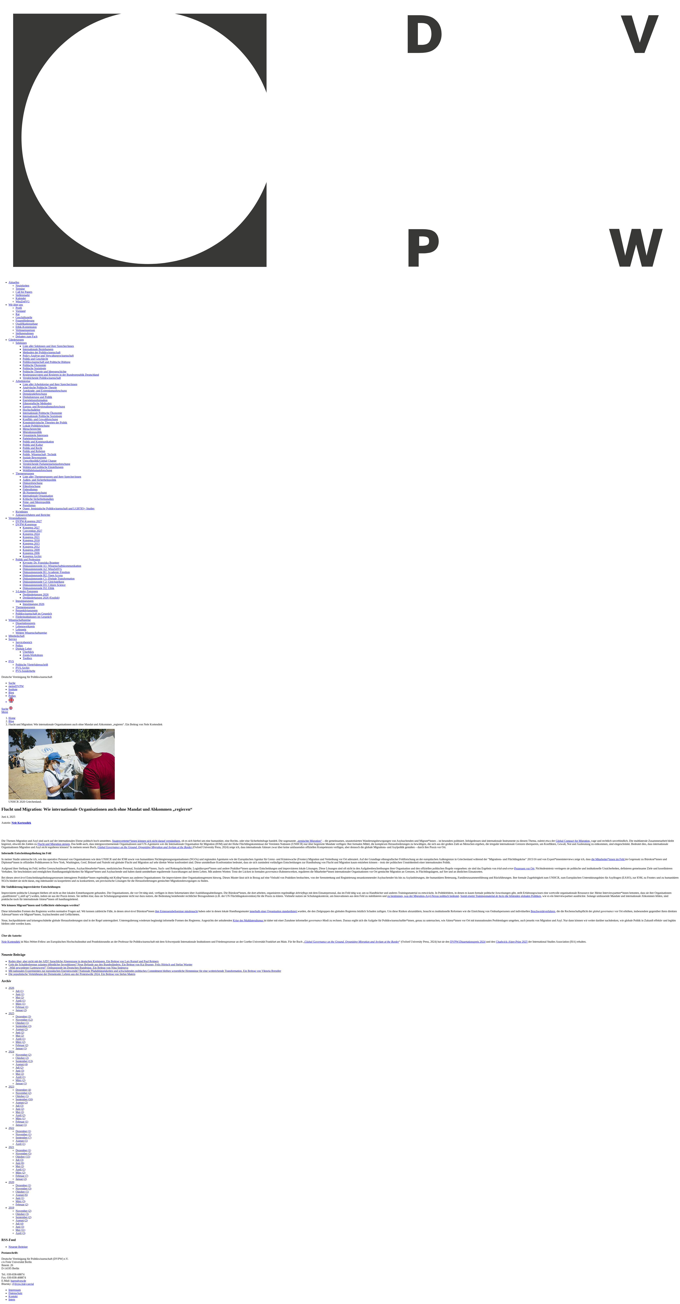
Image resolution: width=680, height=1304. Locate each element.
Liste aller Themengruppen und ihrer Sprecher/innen (52, 476)
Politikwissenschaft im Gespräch (34, 613)
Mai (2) (20, 997)
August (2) (22, 1029)
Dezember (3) (23, 1016)
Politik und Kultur (33, 444)
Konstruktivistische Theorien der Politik (45, 422)
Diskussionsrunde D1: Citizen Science (44, 584)
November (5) (23, 1153)
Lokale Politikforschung (36, 425)
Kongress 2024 (31, 533)
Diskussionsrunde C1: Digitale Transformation (49, 578)
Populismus (29, 505)
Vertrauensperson (25, 330)
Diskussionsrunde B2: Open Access (43, 575)
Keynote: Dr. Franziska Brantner (41, 562)
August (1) (22, 1140)
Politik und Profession (28, 559)
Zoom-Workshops (33, 655)
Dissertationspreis (25, 623)
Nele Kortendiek (10, 941)
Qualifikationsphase (27, 323)
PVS (11, 661)
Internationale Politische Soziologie (42, 416)
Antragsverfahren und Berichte (33, 514)
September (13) (24, 1061)
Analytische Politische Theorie (40, 387)
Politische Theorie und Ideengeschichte (44, 371)
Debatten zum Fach (26, 336)
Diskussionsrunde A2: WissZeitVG (42, 569)
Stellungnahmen (25, 333)
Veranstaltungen (17, 518)
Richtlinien (22, 511)
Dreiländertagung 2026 (36, 594)
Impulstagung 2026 (33, 604)
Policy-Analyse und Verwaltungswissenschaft (48, 355)
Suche (11, 682)
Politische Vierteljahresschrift (32, 664)
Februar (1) (22, 1006)
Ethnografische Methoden (37, 403)
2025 (11, 1013)
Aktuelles (13, 282)
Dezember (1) (23, 1131)
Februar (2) (22, 1045)
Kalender (21, 298)
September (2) (23, 1217)
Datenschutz (15, 1293)
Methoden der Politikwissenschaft (41, 352)
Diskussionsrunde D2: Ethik (38, 588)
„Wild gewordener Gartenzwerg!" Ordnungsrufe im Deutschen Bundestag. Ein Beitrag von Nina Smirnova (68, 967)
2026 (11, 987)
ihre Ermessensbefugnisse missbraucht (176, 911)
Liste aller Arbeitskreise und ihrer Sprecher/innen (50, 384)
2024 (11, 1051)
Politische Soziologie (34, 368)
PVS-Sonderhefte (25, 670)
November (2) (23, 1054)
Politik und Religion (34, 451)
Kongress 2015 (31, 543)
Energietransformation (35, 400)
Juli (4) (19, 1223)
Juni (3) (20, 1070)
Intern (11, 1299)
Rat (17, 314)
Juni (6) (20, 1163)
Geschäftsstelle (24, 317)
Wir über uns (15, 304)
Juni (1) (20, 994)
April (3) (20, 1233)
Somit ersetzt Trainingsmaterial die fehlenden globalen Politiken (500, 896)
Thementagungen (25, 607)
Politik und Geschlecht (35, 358)
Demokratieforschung (35, 393)
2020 (11, 1182)
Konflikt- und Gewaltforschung (40, 419)
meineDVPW (16, 686)
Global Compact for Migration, (573, 840)
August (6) (22, 1194)
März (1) (20, 1003)
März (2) (20, 1042)
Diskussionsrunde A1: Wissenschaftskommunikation (52, 565)
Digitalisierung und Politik (37, 397)
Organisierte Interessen (35, 435)
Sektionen (21, 342)
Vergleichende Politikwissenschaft (42, 377)
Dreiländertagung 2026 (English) (41, 597)
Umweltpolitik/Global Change (39, 460)
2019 (11, 1207)
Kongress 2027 (31, 527)
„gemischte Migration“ (309, 840)
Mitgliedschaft (16, 635)
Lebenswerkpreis (25, 626)
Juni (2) (20, 1032)
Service (12, 639)
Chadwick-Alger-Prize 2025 (512, 941)
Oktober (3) (22, 1214)
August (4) (22, 1064)
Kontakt (13, 1296)
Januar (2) (21, 1010)
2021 (11, 1147)
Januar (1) (21, 1048)
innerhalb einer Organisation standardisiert (274, 911)
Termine (20, 288)
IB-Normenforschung (35, 492)
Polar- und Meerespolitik (36, 502)
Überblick (28, 651)
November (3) (23, 1188)
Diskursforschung (32, 483)
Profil (19, 307)
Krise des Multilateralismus (248, 920)
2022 (11, 1128)
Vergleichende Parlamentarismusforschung (46, 463)
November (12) (24, 1019)
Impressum (14, 1289)
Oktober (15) (23, 1156)
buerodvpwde (18, 1280)
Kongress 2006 (31, 553)
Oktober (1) (22, 1022)
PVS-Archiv (23, 667)
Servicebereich (24, 642)
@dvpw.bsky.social (23, 1283)
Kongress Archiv (32, 556)
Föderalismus (30, 489)
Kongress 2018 (31, 540)
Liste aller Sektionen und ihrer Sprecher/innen (48, 346)
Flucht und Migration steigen (54, 844)
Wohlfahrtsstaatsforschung (37, 470)
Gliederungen (16, 339)
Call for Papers (24, 291)
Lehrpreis (21, 629)
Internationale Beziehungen (38, 349)
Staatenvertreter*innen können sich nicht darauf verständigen (146, 840)
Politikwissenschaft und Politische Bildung (46, 361)
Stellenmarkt (23, 295)
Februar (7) (22, 1175)
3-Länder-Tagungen (27, 591)
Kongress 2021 (31, 537)
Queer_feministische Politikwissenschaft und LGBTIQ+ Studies (58, 508)
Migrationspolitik (32, 432)
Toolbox (27, 658)
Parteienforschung (33, 438)
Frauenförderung (25, 320)
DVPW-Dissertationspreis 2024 (467, 941)
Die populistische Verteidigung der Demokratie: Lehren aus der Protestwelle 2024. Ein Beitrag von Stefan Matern (71, 974)
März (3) (20, 1201)
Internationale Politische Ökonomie (42, 412)
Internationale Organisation (38, 495)
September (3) (23, 1026)
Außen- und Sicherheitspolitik (39, 479)
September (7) (23, 1137)
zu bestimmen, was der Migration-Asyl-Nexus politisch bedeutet (423, 896)
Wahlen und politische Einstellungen (43, 467)
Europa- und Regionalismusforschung (44, 406)
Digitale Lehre (24, 648)
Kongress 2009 (31, 549)
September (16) (24, 1099)
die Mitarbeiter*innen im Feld (608, 859)
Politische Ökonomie (34, 365)
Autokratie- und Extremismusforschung (45, 390)
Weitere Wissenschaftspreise (31, 632)
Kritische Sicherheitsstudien (38, 498)
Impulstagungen (24, 600)
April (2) (20, 1115)
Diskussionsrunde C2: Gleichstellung (43, 581)
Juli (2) (19, 1067)
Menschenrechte (32, 428)
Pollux (19, 645)
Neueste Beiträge (18, 1246)
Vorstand (21, 311)
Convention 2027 (32, 530)
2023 (11, 1086)
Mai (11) (20, 1229)
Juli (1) (19, 991)
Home (11, 718)
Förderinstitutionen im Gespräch (34, 616)
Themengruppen (25, 473)
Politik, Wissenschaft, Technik (39, 454)
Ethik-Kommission (26, 326)
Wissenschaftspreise (19, 619)
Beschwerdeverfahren (543, 911)
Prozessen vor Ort (524, 868)
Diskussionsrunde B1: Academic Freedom (46, 572)
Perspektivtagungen (27, 610)
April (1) (20, 1000)
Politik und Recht (32, 447)
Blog (11, 692)
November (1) (23, 1134)
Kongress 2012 (31, 546)
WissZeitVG (23, 301)
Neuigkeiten (22, 285)
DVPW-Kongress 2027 (29, 521)
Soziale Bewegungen (34, 457)
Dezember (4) (23, 1089)
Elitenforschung (31, 486)
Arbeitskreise (23, 381)
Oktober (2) (22, 1057)
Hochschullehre (31, 409)
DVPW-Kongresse (26, 524)
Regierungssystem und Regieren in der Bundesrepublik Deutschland (61, 374)
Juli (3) (19, 1105)
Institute (12, 689)
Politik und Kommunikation (38, 441)
